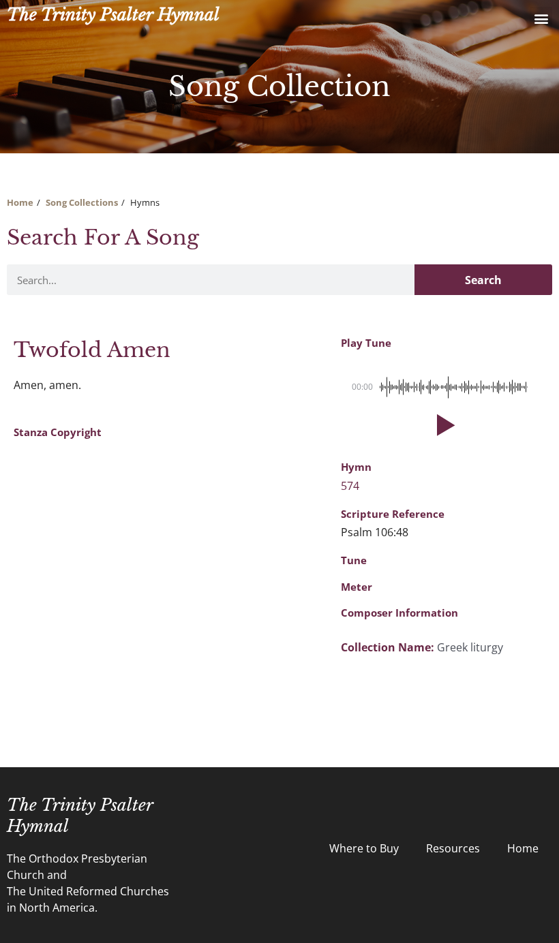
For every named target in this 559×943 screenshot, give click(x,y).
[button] (541, 18)
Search (483, 280)
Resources (453, 848)
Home (20, 202)
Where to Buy (364, 848)
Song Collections (82, 202)
